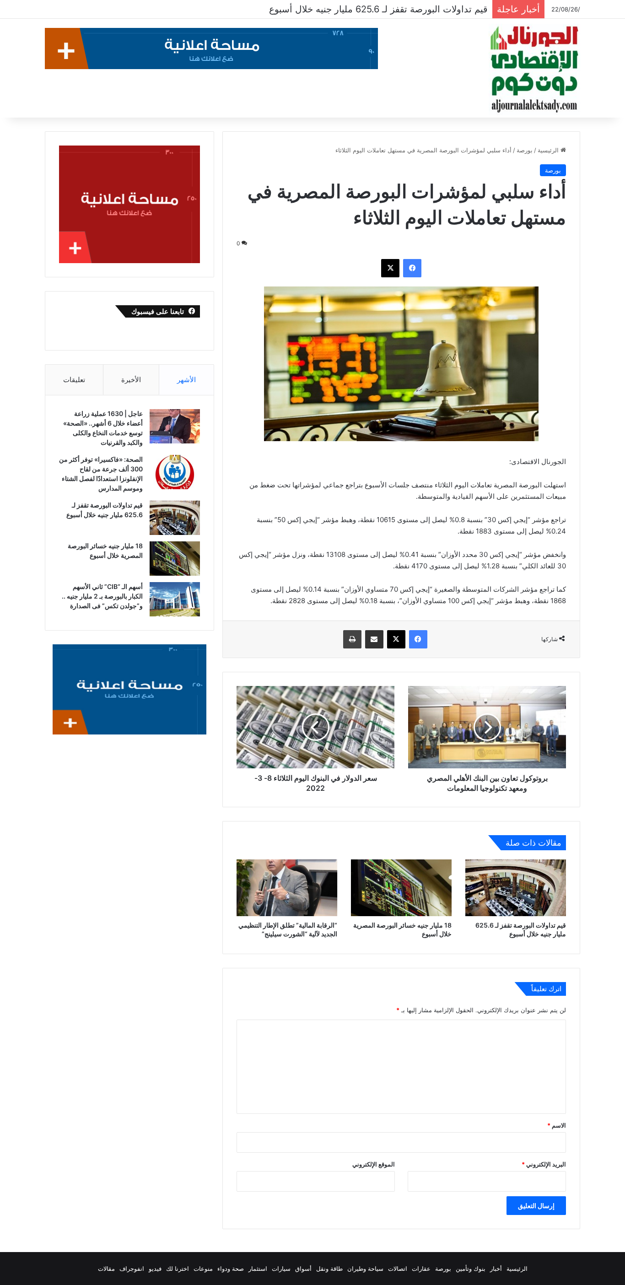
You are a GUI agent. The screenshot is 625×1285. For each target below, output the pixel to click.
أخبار (496, 1268)
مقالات (106, 1268)
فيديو (155, 1268)
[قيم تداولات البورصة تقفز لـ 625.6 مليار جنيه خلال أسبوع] (515, 887)
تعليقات (74, 379)
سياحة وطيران (365, 1268)
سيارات (281, 1268)
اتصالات (397, 1268)
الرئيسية (549, 150)
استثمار (257, 1268)
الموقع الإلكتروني (373, 1164)
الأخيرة (131, 379)
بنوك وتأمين (470, 1268)
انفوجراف (131, 1268)
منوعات (203, 1268)
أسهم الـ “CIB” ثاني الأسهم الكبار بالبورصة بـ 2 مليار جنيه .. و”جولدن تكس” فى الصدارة (102, 596)
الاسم (556, 1125)
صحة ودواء (230, 1268)
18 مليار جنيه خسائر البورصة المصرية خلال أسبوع (392, 9)
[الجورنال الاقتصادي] (534, 69)
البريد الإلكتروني (544, 1164)
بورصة (525, 150)
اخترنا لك (177, 1268)
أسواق (303, 1268)
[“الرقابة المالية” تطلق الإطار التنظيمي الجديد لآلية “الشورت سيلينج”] (287, 887)
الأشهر (186, 379)
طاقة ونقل (329, 1268)
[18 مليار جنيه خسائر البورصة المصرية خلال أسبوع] (401, 887)
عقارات (421, 1268)
